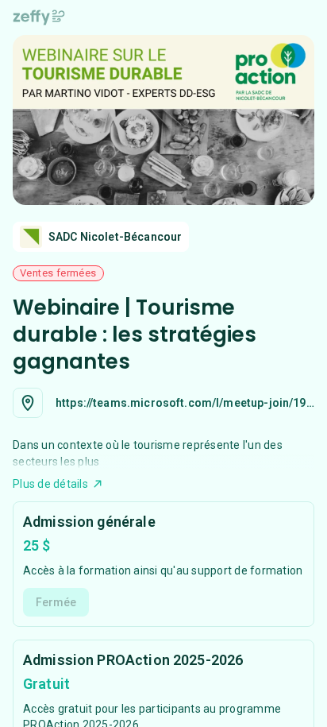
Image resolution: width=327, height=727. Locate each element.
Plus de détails (50, 484)
